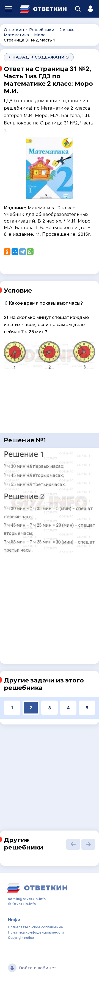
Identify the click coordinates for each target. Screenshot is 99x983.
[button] (73, 844)
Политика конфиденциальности (36, 932)
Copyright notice (21, 937)
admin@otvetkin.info (27, 899)
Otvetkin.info (24, 904)
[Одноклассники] (7, 251)
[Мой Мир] (15, 251)
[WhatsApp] (30, 251)
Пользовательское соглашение (35, 927)
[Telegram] (22, 251)
